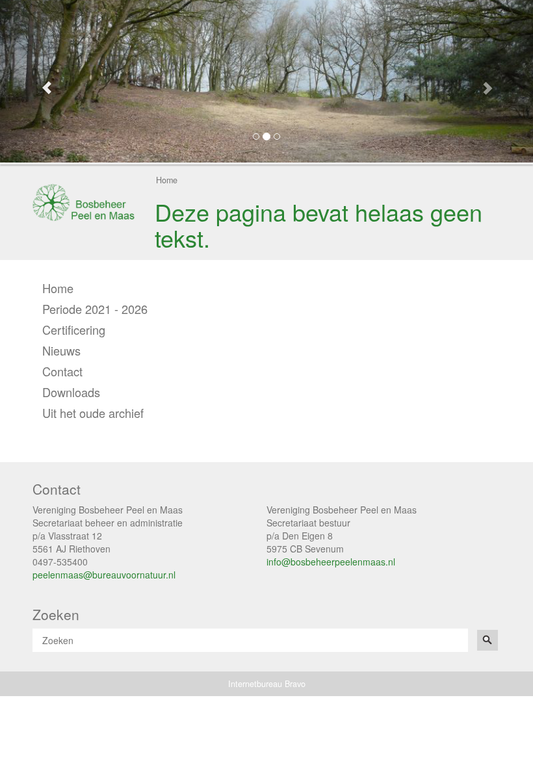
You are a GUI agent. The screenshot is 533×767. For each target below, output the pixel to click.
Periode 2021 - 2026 (95, 308)
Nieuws (61, 350)
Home (166, 180)
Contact (62, 371)
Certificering (73, 329)
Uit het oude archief (93, 412)
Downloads (71, 392)
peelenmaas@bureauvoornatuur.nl (104, 574)
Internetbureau (255, 684)
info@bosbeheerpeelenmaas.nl (330, 561)
